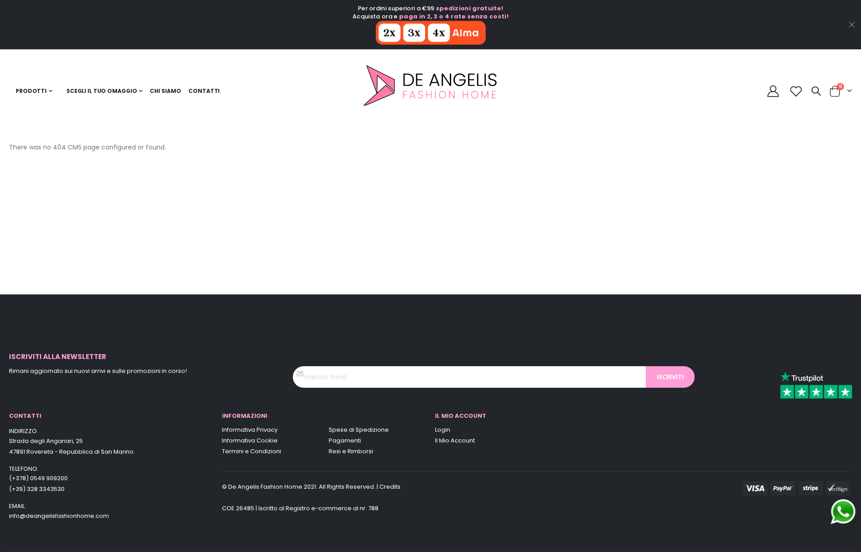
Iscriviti (670, 376)
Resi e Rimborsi (351, 451)
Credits (389, 486)
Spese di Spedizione (359, 429)
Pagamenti (345, 440)
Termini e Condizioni (251, 451)
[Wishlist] (796, 91)
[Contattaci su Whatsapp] (843, 511)
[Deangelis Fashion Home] (430, 91)
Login (442, 429)
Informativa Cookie (250, 440)
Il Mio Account (455, 440)
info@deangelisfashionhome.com (59, 516)
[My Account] (773, 91)
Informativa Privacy (250, 429)
